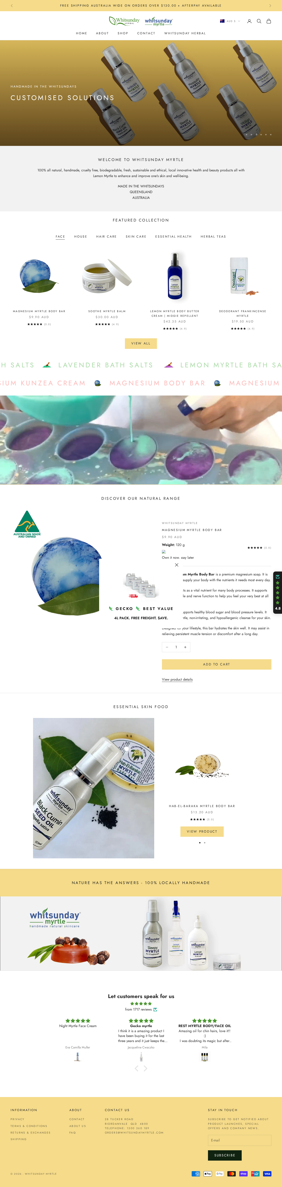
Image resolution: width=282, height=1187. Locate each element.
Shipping (19, 1139)
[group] (141, 93)
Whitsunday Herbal (185, 33)
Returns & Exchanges (31, 1133)
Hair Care (106, 236)
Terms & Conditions (29, 1126)
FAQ (72, 1133)
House (80, 236)
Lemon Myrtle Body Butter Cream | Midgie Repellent (175, 313)
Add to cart (216, 664)
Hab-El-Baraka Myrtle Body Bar (202, 806)
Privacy (18, 1119)
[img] (141, 1004)
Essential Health (173, 236)
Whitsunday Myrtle (180, 523)
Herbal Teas (213, 236)
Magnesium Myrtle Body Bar (39, 311)
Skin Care (136, 236)
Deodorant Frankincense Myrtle (243, 313)
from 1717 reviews (138, 1009)
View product (202, 831)
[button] (138, 1068)
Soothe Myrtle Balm (107, 311)
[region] (141, 93)
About (102, 33)
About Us (77, 1126)
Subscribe (224, 1155)
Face (60, 236)
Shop (123, 33)
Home (81, 33)
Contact (146, 33)
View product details (177, 679)
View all (141, 343)
